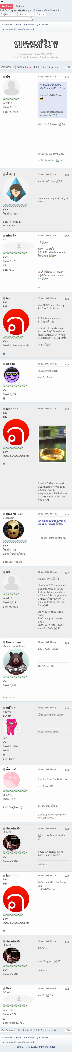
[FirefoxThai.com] (4, 398)
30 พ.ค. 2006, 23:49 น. (47, 298)
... (52, 66)
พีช (8, 77)
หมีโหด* (11, 708)
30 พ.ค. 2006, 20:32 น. (47, 174)
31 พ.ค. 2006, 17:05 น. (47, 707)
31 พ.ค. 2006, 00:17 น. (47, 408)
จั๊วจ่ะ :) (10, 174)
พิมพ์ (68, 67)
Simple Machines (46, 1046)
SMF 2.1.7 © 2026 (26, 1046)
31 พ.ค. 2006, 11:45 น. (47, 513)
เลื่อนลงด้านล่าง (8, 67)
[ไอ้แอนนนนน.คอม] (4, 353)
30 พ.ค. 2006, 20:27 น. (47, 76)
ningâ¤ (11, 235)
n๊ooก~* (11, 769)
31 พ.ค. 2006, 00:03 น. (47, 363)
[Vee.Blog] (4, 1018)
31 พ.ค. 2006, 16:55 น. (47, 572)
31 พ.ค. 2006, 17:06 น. (47, 828)
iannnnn (12, 298)
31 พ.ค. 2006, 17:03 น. (47, 642)
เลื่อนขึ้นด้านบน (8, 1030)
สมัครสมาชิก (54, 10)
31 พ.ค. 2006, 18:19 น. (47, 941)
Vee (8, 988)
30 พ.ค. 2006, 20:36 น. (47, 235)
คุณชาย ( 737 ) (15, 514)
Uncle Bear (13, 642)
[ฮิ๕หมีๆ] (4, 755)
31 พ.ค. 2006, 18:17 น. (47, 875)
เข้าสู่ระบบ (38, 10)
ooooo (10, 364)
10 (48, 66)
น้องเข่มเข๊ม (13, 828)
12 (54, 66)
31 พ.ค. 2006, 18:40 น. (47, 988)
